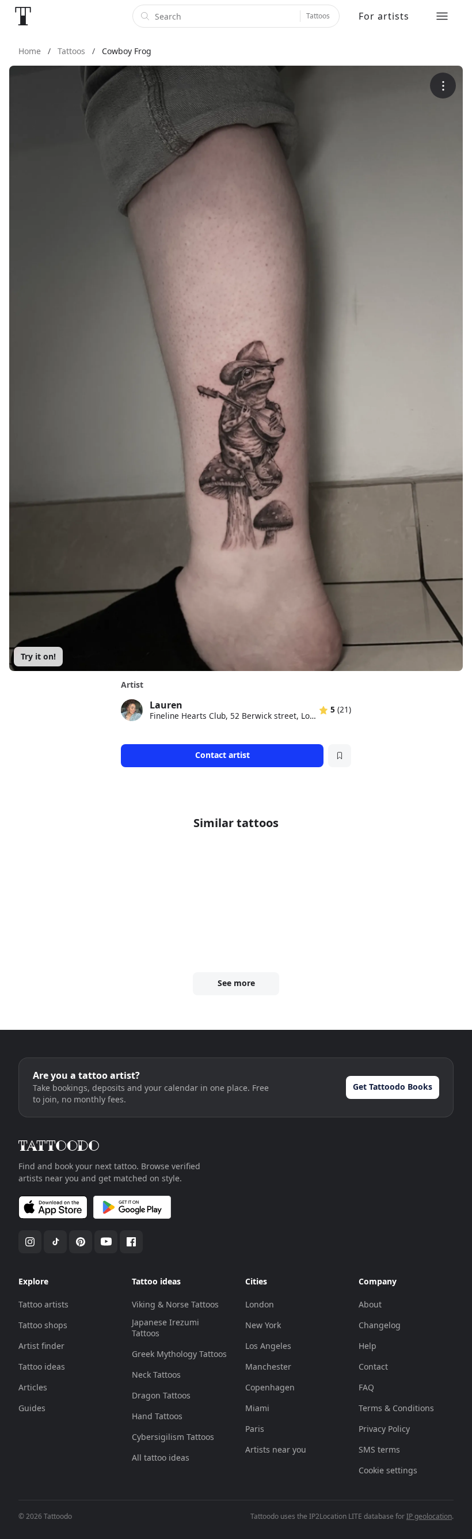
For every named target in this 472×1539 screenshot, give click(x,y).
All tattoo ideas (160, 1457)
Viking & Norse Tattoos (175, 1304)
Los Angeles (268, 1345)
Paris (254, 1428)
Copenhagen (270, 1387)
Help (367, 1345)
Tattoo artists (43, 1304)
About (370, 1304)
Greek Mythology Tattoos (179, 1353)
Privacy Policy (384, 1428)
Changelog (380, 1325)
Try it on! (38, 656)
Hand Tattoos (157, 1416)
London (259, 1304)
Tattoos (318, 16)
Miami (257, 1407)
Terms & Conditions (396, 1407)
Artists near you (275, 1449)
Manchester (268, 1366)
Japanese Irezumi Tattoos (165, 1328)
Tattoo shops (42, 1325)
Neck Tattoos (156, 1374)
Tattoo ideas (41, 1366)
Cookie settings (388, 1470)
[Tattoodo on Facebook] (131, 1241)
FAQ (366, 1387)
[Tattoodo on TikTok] (55, 1241)
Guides (31, 1407)
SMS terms (379, 1449)
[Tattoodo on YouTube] (105, 1241)
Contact (373, 1366)
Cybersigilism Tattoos (173, 1436)
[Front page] (23, 16)
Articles (32, 1387)
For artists (384, 16)
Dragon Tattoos (161, 1395)
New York (263, 1325)
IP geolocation (429, 1516)
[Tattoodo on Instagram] (29, 1241)
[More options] (443, 85)
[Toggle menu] (442, 16)
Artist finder (41, 1345)
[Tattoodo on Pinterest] (80, 1241)
